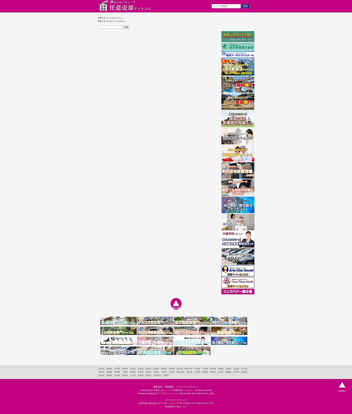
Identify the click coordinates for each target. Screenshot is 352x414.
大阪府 (141, 371)
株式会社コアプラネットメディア (163, 403)
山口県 (221, 371)
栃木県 (172, 368)
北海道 (102, 368)
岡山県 (190, 371)
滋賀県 (148, 371)
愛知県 (109, 371)
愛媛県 (229, 371)
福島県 (148, 368)
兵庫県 (164, 371)
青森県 (109, 368)
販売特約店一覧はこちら (176, 406)
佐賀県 (117, 375)
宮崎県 (148, 375)
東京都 (180, 368)
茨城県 (156, 368)
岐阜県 (133, 371)
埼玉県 (197, 368)
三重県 (125, 371)
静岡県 (117, 371)
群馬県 (164, 368)
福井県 (102, 371)
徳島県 (102, 375)
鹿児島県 (157, 375)
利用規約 (169, 386)
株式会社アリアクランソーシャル (164, 393)
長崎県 (141, 375)
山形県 (141, 368)
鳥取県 (205, 371)
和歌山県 (181, 371)
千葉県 (205, 368)
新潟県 (213, 368)
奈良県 (172, 371)
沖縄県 (166, 375)
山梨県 (229, 368)
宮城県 (133, 368)
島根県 (213, 371)
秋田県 (125, 368)
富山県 (236, 368)
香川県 (236, 371)
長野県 (221, 368)
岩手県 (117, 368)
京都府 (156, 371)
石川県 (244, 368)
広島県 (197, 371)
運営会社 (157, 386)
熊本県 (125, 375)
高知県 (244, 371)
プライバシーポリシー (187, 386)
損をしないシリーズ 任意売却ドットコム (175, 390)
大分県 (133, 375)
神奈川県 (188, 368)
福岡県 (109, 375)
